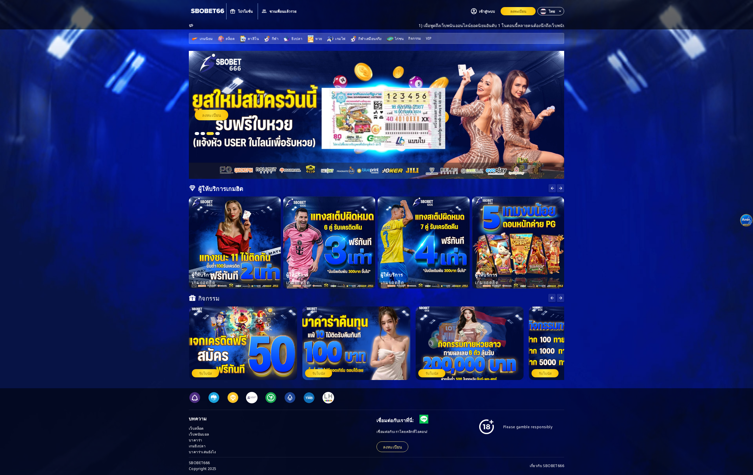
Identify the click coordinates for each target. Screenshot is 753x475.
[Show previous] (560, 188)
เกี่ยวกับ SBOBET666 (547, 465)
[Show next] (552, 188)
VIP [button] (429, 38)
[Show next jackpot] (560, 298)
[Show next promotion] (552, 298)
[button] (550, 11)
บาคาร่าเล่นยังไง (202, 451)
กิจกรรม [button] (414, 38)
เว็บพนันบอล (199, 434)
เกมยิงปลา (197, 446)
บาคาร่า (195, 440)
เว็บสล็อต (196, 428)
